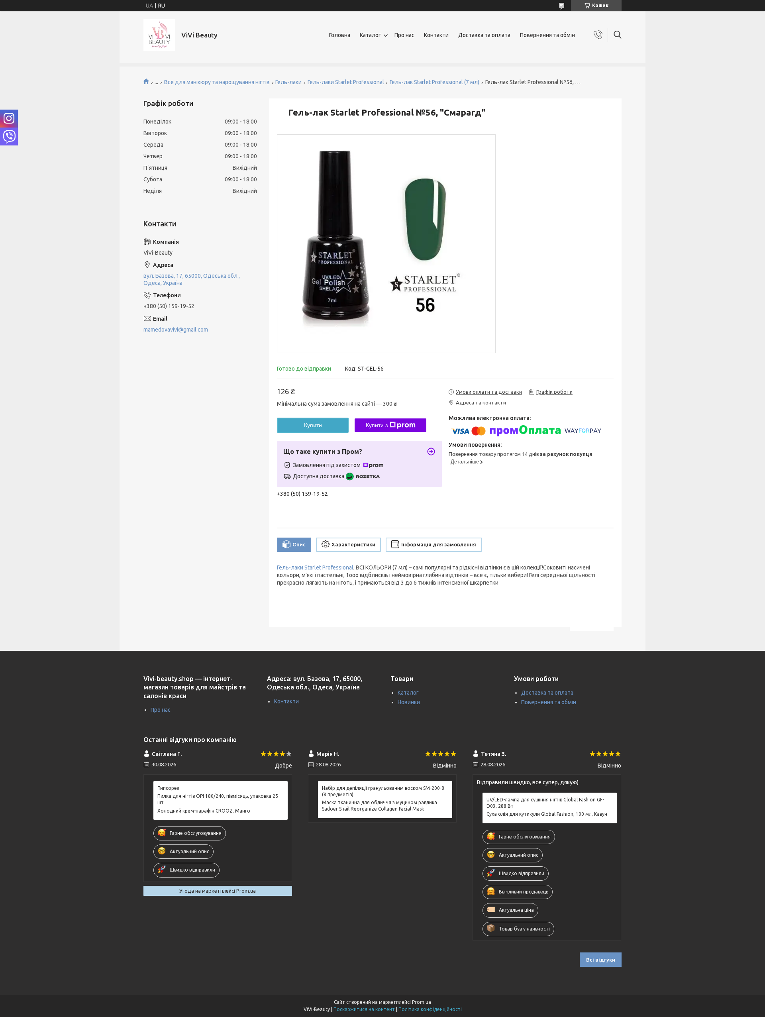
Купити (313, 425)
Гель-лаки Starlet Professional (346, 82)
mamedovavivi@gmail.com (175, 329)
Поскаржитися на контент (364, 1009)
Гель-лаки (288, 82)
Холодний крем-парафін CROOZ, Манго (203, 810)
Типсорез (168, 788)
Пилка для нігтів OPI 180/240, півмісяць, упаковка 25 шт (217, 799)
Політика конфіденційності (430, 1009)
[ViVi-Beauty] (159, 35)
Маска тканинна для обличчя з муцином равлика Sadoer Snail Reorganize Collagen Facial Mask (379, 805)
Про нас (404, 35)
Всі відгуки (600, 959)
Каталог (370, 35)
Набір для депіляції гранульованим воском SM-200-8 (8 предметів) (383, 791)
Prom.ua (421, 1002)
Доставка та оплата (484, 35)
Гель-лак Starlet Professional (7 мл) (434, 82)
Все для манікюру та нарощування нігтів (217, 82)
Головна (339, 35)
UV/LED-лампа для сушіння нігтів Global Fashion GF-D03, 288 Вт (545, 803)
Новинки (409, 702)
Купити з (377, 425)
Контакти (436, 35)
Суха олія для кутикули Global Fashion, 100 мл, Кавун (546, 814)
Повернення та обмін (547, 35)
